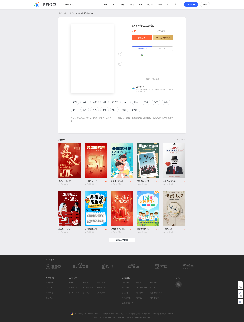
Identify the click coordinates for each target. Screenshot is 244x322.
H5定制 (150, 4)
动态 (160, 4)
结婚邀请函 (73, 287)
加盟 (177, 4)
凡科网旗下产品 (67, 4)
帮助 (168, 4)
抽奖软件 (125, 287)
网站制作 (125, 282)
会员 (132, 4)
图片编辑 (139, 292)
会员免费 (75, 145)
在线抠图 (125, 292)
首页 (106, 4)
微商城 (152, 287)
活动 (140, 4)
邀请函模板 (101, 282)
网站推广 (139, 297)
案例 (123, 4)
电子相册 (86, 292)
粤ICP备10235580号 (151, 313)
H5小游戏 (154, 282)
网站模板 (139, 282)
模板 (115, 4)
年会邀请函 (101, 287)
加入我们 (49, 292)
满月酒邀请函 (88, 287)
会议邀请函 (101, 292)
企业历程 (49, 287)
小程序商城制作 (142, 287)
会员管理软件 (127, 303)
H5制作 (71, 282)
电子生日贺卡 (74, 292)
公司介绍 (49, 282)
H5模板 (85, 282)
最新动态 (49, 297)
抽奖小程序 (154, 297)
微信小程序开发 (156, 292)
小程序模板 (126, 297)
